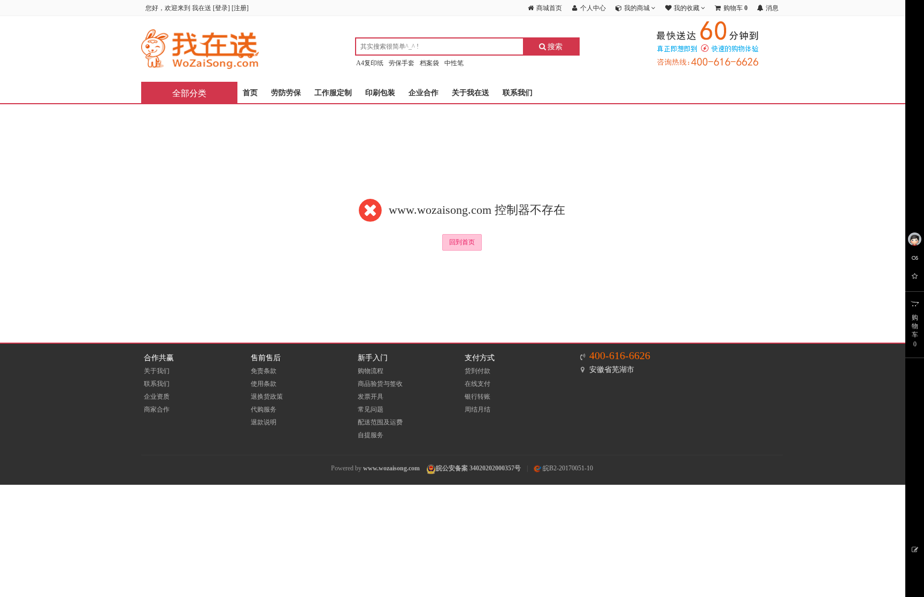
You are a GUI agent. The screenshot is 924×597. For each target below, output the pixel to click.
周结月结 (477, 409)
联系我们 (518, 93)
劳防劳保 (286, 93)
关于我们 (157, 371)
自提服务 (370, 435)
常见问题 (370, 409)
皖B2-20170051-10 (567, 468)
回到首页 (462, 242)
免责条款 (263, 371)
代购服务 (263, 409)
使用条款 (263, 383)
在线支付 (477, 383)
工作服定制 (333, 93)
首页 (250, 93)
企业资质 (157, 396)
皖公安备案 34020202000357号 (478, 468)
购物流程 (370, 371)
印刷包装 (380, 93)
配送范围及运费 (380, 422)
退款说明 (263, 422)
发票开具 (370, 396)
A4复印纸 (369, 63)
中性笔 (454, 63)
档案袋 (429, 63)
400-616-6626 (619, 355)
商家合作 (157, 409)
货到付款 (477, 371)
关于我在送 (470, 93)
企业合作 (423, 93)
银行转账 (477, 396)
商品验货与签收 (380, 383)
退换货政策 (267, 396)
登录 (221, 8)
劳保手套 (401, 63)
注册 (240, 8)
